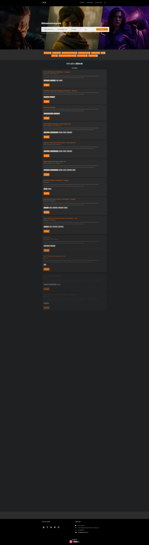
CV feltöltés (98, 2)
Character (95, 52)
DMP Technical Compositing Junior (55, 255)
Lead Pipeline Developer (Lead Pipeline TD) (57, 124)
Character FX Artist (50, 418)
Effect (54, 55)
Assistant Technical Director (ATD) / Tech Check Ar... (60, 143)
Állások (82, 2)
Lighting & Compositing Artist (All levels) (56, 385)
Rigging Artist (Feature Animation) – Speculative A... (60, 331)
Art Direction (81, 55)
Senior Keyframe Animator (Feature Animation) (58, 437)
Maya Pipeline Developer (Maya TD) (55, 161)
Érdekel (46, 85)
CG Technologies (83, 52)
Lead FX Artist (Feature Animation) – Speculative (59, 401)
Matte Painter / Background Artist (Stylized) (57, 456)
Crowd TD (47, 237)
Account (46, 52)
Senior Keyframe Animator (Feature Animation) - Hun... (61, 218)
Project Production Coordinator (53, 474)
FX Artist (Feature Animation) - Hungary (56, 180)
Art (102, 52)
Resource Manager (49, 107)
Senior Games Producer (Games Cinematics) (58, 368)
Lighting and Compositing (66, 55)
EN (105, 2)
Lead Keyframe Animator (51, 312)
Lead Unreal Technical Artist (52, 274)
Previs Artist (47, 493)
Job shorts (90, 2)
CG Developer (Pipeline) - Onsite (54, 349)
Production (92, 55)
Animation (56, 52)
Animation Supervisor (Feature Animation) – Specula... (61, 91)
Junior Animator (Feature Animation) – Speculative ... (60, 293)
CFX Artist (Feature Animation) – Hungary (57, 72)
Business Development (68, 52)
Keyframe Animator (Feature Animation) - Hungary (59, 199)
